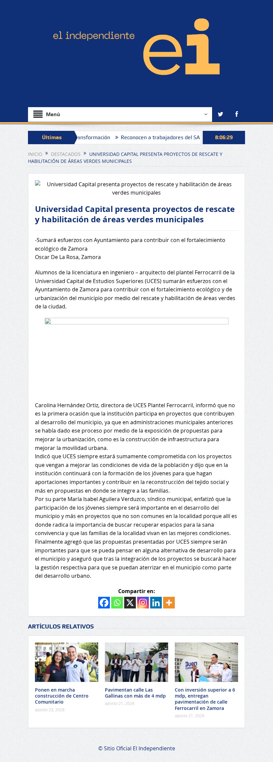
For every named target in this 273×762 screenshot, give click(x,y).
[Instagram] (143, 602)
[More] (169, 602)
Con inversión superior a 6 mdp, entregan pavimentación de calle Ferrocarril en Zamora (205, 699)
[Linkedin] (156, 602)
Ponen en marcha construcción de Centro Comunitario (62, 696)
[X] (130, 602)
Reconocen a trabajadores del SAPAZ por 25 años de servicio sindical (187, 137)
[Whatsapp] (117, 602)
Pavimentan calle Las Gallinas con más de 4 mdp (135, 693)
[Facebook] (104, 602)
